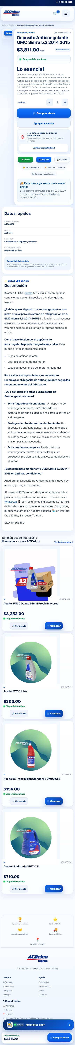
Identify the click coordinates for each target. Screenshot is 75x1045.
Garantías (43, 995)
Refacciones (8, 982)
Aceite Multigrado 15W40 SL (21, 866)
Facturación (44, 982)
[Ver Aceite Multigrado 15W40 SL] (31, 833)
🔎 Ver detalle (19, 626)
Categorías (7, 991)
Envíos (41, 991)
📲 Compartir (44, 160)
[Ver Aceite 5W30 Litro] (31, 658)
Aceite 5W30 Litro (15, 691)
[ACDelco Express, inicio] (11, 13)
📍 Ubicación (8, 1014)
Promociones (8, 986)
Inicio (4, 25)
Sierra (28, 293)
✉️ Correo (7, 1010)
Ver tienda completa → (63, 542)
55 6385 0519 (63, 1)
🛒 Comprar (54, 625)
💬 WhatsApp (8, 1006)
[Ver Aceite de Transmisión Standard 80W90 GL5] (31, 746)
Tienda (11, 25)
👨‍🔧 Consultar (62, 160)
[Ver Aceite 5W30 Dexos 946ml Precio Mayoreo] (31, 571)
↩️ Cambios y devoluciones (43, 174)
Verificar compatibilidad (44, 148)
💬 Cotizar (25, 160)
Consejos (6, 995)
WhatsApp (10, 501)
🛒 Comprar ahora (44, 113)
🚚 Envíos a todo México (54, 167)
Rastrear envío (45, 986)
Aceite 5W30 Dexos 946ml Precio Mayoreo (30, 603)
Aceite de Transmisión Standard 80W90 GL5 (31, 778)
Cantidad (21, 102)
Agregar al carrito (44, 123)
